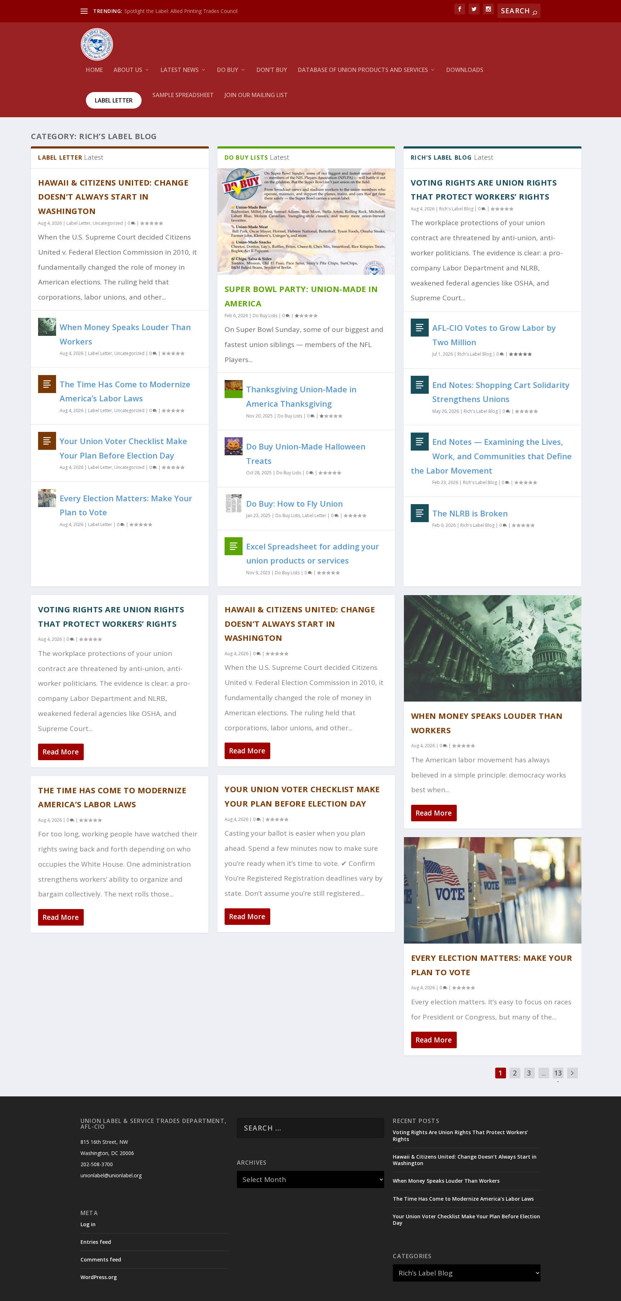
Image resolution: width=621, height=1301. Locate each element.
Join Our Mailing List (256, 95)
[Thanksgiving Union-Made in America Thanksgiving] (234, 389)
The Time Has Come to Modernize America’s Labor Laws (463, 1198)
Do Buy (227, 70)
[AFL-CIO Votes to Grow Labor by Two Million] (420, 328)
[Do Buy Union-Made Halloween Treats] (234, 446)
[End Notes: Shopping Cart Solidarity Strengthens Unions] (420, 385)
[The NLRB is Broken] (420, 513)
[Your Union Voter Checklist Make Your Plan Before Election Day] (47, 441)
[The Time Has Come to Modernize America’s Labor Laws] (47, 384)
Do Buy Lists (265, 315)
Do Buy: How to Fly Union (294, 503)
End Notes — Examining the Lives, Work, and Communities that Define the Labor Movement (491, 455)
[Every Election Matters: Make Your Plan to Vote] (47, 498)
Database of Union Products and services (363, 70)
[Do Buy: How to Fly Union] (234, 503)
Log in (88, 1224)
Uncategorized (108, 223)
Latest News (180, 70)
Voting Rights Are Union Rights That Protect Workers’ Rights (460, 1135)
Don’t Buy (272, 70)
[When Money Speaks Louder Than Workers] (47, 327)
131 (558, 1078)
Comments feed (100, 1259)
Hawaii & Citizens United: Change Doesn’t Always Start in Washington (113, 196)
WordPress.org (98, 1277)
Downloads (464, 70)
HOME (94, 70)
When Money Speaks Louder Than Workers (446, 1180)
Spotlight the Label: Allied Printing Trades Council (181, 11)
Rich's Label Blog (456, 209)
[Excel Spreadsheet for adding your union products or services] (234, 546)
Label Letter (114, 100)
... (544, 1073)
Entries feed (95, 1241)
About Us (128, 70)
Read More (60, 752)
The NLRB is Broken (470, 513)
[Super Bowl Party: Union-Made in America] (306, 221)
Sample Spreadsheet (183, 95)
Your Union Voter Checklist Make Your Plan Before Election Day (466, 1219)
